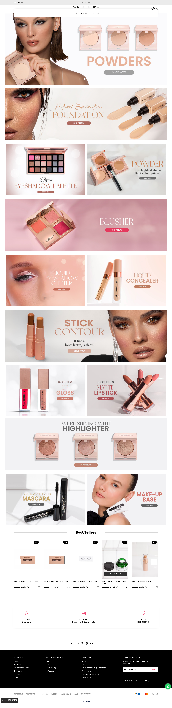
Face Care (17, 661)
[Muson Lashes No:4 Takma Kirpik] (27, 559)
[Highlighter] (86, 444)
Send (154, 669)
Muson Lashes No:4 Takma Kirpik (26, 581)
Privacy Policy (87, 671)
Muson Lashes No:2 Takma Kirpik (56, 581)
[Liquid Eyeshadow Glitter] (45, 280)
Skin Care (85, 13)
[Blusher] (86, 225)
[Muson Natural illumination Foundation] (86, 114)
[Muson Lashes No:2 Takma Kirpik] (57, 559)
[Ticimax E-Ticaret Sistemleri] (86, 702)
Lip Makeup (18, 674)
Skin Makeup (18, 664)
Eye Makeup (18, 671)
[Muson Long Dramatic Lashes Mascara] (45, 499)
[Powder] (126, 169)
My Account (50, 671)
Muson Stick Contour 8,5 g (141, 581)
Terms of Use (86, 678)
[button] (80, 79)
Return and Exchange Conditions (94, 668)
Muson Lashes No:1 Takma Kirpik (85, 581)
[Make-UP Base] (126, 499)
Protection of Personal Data (91, 674)
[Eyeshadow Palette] (45, 169)
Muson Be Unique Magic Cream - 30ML (115, 582)
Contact (85, 664)
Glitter (16, 678)
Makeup (96, 13)
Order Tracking (51, 668)
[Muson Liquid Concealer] (126, 280)
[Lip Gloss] (45, 390)
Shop (75, 13)
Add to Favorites (39, 587)
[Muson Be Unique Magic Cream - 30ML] (115, 559)
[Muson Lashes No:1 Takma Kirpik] (86, 559)
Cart (47, 664)
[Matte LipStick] (126, 390)
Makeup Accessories (21, 668)
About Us (85, 661)
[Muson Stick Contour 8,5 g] (86, 336)
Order (48, 661)
